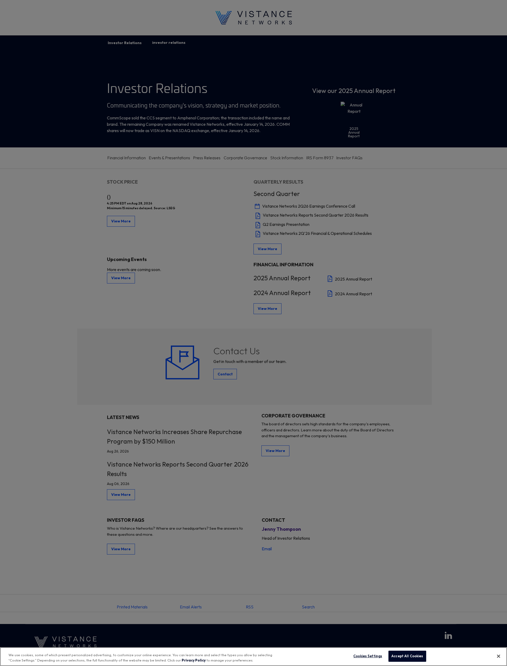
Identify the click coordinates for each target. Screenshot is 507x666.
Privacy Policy (194, 660)
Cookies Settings (367, 656)
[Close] (498, 656)
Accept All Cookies (407, 656)
